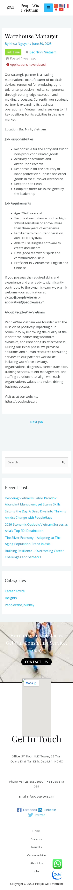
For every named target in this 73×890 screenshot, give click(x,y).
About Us (36, 863)
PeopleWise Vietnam (30, 8)
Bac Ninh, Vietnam (42, 52)
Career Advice (15, 591)
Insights (11, 598)
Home (36, 831)
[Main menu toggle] (48, 7)
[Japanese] (56, 9)
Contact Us (36, 662)
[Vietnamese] (61, 9)
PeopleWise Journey (19, 605)
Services (36, 839)
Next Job (36, 422)
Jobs (37, 871)
